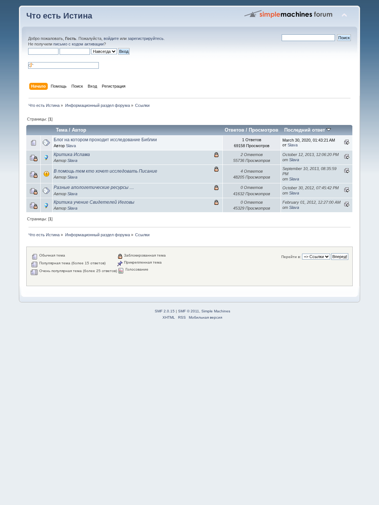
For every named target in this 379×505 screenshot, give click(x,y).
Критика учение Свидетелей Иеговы (94, 202)
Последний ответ (305, 130)
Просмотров (263, 130)
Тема (61, 130)
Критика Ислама (72, 154)
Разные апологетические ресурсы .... (94, 187)
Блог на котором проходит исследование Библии (105, 139)
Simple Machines (215, 311)
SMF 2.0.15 (165, 311)
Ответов (234, 130)
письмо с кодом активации (78, 44)
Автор (79, 130)
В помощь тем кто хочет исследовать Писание (105, 171)
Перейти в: (291, 257)
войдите (111, 38)
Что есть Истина (59, 15)
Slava (71, 145)
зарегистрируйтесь (146, 38)
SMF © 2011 (188, 311)
